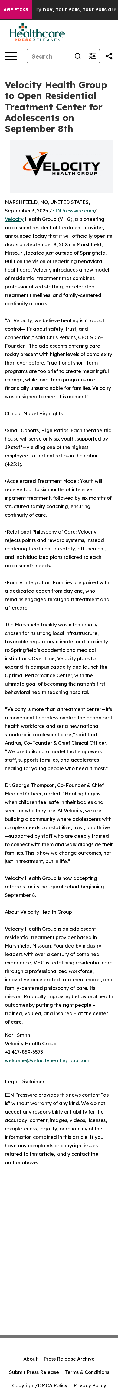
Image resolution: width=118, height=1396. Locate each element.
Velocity (14, 219)
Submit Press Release (34, 1372)
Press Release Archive (69, 1359)
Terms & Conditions (87, 1372)
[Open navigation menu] (11, 56)
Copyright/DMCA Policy (39, 1385)
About (30, 1359)
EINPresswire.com (73, 211)
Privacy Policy (90, 1385)
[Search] (77, 56)
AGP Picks (16, 9)
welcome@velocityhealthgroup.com (47, 1060)
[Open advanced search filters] (92, 56)
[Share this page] (109, 56)
